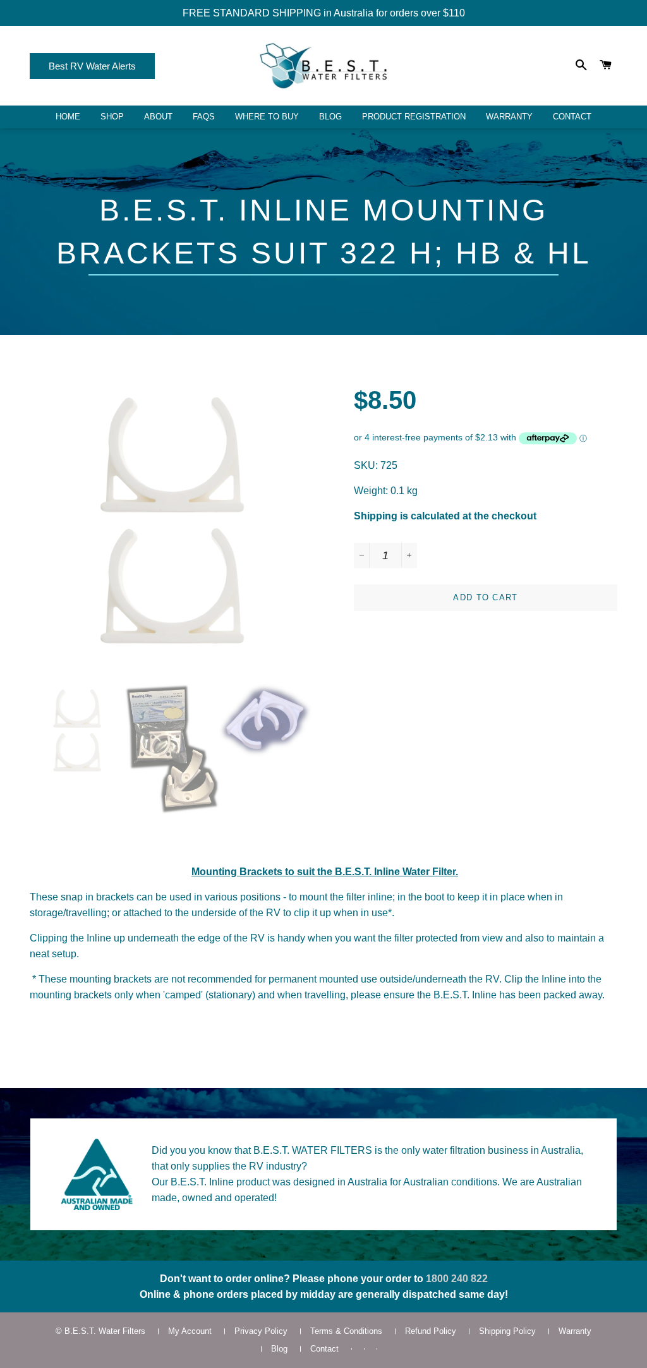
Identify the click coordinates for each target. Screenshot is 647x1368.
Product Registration (414, 116)
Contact (572, 116)
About (158, 116)
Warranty (509, 116)
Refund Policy (430, 1331)
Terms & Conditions (346, 1331)
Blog (330, 116)
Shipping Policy (507, 1331)
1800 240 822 (457, 1278)
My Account (190, 1331)
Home (68, 116)
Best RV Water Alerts (92, 66)
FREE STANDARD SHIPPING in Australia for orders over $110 (324, 13)
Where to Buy (267, 116)
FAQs (204, 116)
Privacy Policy (260, 1331)
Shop (112, 116)
